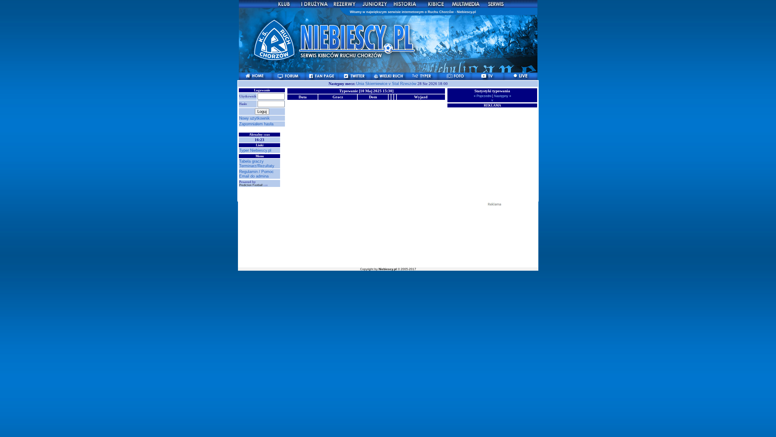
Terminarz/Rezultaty (256, 166)
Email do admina (254, 176)
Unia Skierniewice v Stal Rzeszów (386, 83)
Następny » (502, 96)
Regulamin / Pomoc (256, 171)
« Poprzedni (483, 96)
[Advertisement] (492, 146)
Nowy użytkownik (254, 118)
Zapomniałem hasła (256, 124)
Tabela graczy (251, 161)
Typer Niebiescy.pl (255, 150)
